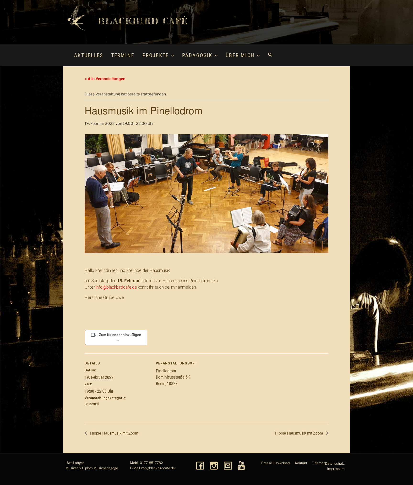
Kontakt (301, 463)
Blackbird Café (143, 21)
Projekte (155, 55)
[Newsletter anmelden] (228, 466)
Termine (122, 55)
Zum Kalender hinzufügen (120, 334)
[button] (270, 55)
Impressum (336, 469)
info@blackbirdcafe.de (116, 287)
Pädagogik (197, 55)
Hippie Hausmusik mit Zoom (113, 433)
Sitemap (318, 463)
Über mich (240, 55)
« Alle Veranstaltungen (105, 78)
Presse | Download (275, 463)
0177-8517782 (151, 463)
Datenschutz (335, 463)
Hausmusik (92, 404)
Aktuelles (88, 55)
